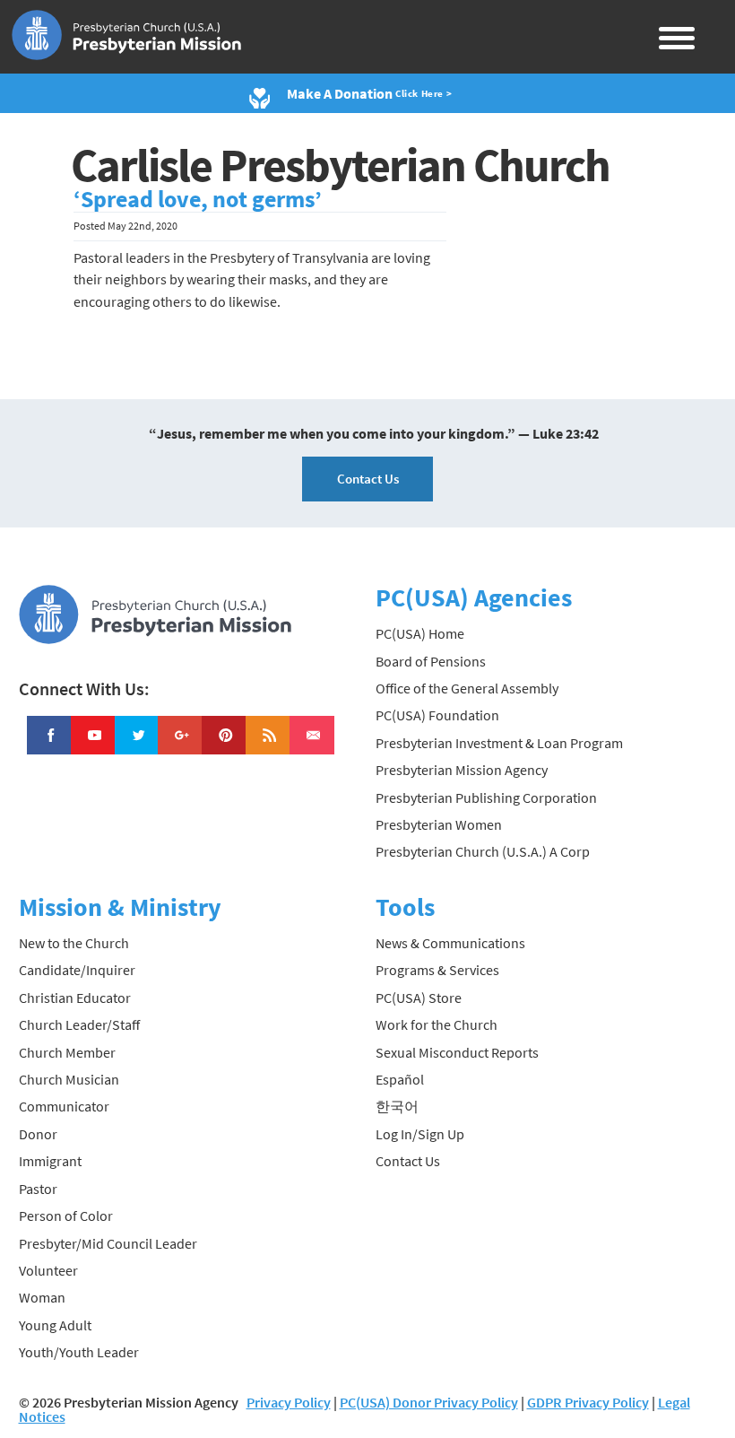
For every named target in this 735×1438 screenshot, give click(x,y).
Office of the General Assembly (467, 688)
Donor (38, 1134)
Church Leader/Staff (79, 1024)
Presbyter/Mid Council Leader (108, 1243)
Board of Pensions (431, 661)
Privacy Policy (288, 1402)
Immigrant (50, 1161)
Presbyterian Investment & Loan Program (499, 743)
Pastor (38, 1189)
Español (400, 1079)
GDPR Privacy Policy (588, 1402)
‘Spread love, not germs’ (198, 199)
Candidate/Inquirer (77, 970)
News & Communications (450, 943)
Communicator (64, 1106)
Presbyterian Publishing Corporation (486, 797)
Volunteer (48, 1270)
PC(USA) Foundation (437, 715)
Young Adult (55, 1325)
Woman (42, 1297)
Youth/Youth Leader (79, 1352)
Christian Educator (75, 998)
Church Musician (69, 1079)
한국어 (397, 1106)
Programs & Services (437, 970)
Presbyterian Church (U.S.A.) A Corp (483, 851)
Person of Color (66, 1215)
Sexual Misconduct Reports (457, 1052)
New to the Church (74, 943)
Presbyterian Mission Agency (462, 770)
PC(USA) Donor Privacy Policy (429, 1402)
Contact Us (368, 478)
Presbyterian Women (439, 824)
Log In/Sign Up (420, 1134)
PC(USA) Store (419, 998)
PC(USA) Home (420, 633)
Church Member (67, 1052)
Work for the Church (436, 1024)
